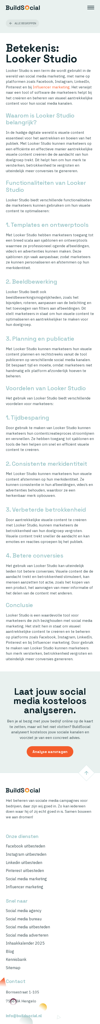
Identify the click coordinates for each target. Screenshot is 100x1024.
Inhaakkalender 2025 (25, 943)
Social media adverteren (27, 935)
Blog (10, 951)
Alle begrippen (25, 23)
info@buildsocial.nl (24, 1016)
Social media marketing (26, 879)
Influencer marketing (51, 87)
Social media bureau (24, 919)
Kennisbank (16, 959)
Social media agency (24, 910)
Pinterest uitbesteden (25, 870)
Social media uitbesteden (28, 927)
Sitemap (13, 967)
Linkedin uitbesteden (24, 862)
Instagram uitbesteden (26, 854)
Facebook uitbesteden (25, 846)
